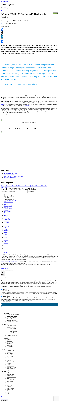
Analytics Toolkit (11, 327)
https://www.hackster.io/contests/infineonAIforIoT (19, 84)
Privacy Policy (4, 268)
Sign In (2, 10)
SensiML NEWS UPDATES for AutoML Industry (19, 189)
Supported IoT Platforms (13, 379)
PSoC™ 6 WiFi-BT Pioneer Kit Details (13, 176)
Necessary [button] (3, 287)
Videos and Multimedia (12, 361)
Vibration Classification (12, 321)
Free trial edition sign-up (10, 177)
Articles (5, 227)
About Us (9, 385)
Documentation (10, 366)
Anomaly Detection (11, 317)
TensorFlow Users (11, 377)
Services (6, 204)
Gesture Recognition (12, 318)
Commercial (7, 219)
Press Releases (10, 388)
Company (6, 237)
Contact (5, 238)
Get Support (10, 381)
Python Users (10, 375)
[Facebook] (29, 29)
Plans (5, 213)
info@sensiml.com (8, 202)
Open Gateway (7, 211)
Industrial (6, 217)
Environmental (7, 223)
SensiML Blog (10, 389)
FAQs (5, 252)
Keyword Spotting (11, 320)
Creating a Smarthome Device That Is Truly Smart (13, 186)
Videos (5, 229)
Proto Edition (10, 354)
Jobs (5, 241)
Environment (10, 346)
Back (8, 323)
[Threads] (29, 34)
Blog (5, 233)
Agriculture (6, 222)
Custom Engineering (12, 335)
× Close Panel (4, 400)
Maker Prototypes (11, 368)
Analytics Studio (8, 208)
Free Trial (56, 13)
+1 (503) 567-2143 (11, 200)
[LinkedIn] (29, 36)
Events (5, 232)
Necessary (4, 289)
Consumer (6, 218)
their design (27, 105)
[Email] (29, 39)
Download (9, 378)
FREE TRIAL (4, 399)
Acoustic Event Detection (13, 314)
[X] (29, 32)
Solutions (6, 215)
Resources (6, 226)
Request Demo (4, 187)
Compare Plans (10, 350)
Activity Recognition (12, 316)
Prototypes (6, 234)
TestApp (6, 210)
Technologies (7, 313)
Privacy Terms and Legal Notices (9, 261)
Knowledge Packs (11, 325)
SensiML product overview (10, 173)
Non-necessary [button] (4, 295)
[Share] (29, 41)
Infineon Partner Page (9, 174)
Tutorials (6, 230)
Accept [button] (2, 266)
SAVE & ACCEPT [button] (5, 302)
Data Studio (6, 207)
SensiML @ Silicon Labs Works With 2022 (36, 186)
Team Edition (10, 356)
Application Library (11, 367)
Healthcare (6, 221)
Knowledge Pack (8, 206)
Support (6, 240)
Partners (6, 243)
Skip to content (4, 1)
